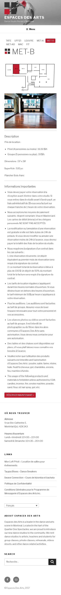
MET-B (50, 40)
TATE (8, 40)
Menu (32, 29)
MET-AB (10, 44)
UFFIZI (18, 40)
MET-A (40, 40)
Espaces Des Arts (24, 17)
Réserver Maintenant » (20, 395)
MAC (20, 44)
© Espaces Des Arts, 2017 (17, 588)
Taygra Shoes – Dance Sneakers (20, 471)
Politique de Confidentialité (18, 483)
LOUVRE (28, 40)
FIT (27, 44)
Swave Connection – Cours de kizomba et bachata (29, 477)
